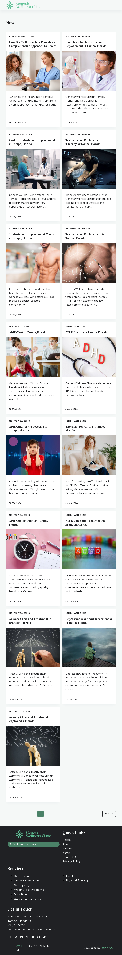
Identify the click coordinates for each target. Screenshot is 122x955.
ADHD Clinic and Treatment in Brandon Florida (85, 523)
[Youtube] (33, 937)
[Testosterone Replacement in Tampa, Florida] (89, 263)
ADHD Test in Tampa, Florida (28, 332)
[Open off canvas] (114, 5)
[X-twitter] (27, 937)
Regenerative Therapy (77, 36)
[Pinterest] (38, 937)
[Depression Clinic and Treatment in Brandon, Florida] (89, 647)
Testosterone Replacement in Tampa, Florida (85, 236)
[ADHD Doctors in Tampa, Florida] (89, 357)
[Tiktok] (44, 937)
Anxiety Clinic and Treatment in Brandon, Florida (30, 621)
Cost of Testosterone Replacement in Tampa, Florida (32, 142)
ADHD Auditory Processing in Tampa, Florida (28, 429)
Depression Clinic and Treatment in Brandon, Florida (88, 621)
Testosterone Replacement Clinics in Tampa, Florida (31, 236)
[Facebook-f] (10, 937)
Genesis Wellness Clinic (22, 36)
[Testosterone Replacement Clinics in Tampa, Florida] (33, 263)
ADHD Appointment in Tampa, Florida (28, 523)
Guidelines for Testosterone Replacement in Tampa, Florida (86, 44)
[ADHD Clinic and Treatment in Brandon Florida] (89, 549)
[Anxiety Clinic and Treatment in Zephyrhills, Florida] (33, 746)
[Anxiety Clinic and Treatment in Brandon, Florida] (33, 647)
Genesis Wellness (18, 946)
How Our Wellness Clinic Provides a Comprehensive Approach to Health (32, 44)
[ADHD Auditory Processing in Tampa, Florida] (33, 455)
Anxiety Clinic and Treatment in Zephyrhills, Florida (30, 719)
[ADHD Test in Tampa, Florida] (33, 357)
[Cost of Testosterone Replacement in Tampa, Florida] (33, 169)
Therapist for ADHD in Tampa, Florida (85, 429)
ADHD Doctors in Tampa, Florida (86, 332)
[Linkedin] (21, 937)
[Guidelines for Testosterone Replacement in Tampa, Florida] (89, 71)
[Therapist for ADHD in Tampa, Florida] (89, 455)
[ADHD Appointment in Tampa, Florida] (33, 549)
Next (108, 814)
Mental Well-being (19, 326)
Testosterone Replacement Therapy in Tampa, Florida (83, 142)
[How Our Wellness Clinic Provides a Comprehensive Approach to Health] (33, 71)
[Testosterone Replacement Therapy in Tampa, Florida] (89, 169)
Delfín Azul (107, 948)
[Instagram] (15, 937)
